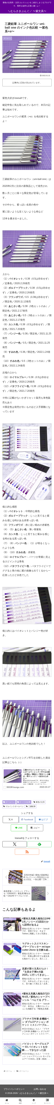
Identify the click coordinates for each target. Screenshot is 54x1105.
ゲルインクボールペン (15, 806)
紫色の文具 (40, 802)
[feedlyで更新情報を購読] (39, 844)
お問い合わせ (40, 1089)
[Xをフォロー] (14, 844)
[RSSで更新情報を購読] (27, 852)
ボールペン (10, 802)
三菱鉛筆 (32, 806)
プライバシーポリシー (14, 1089)
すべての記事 (25, 802)
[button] (35, 827)
